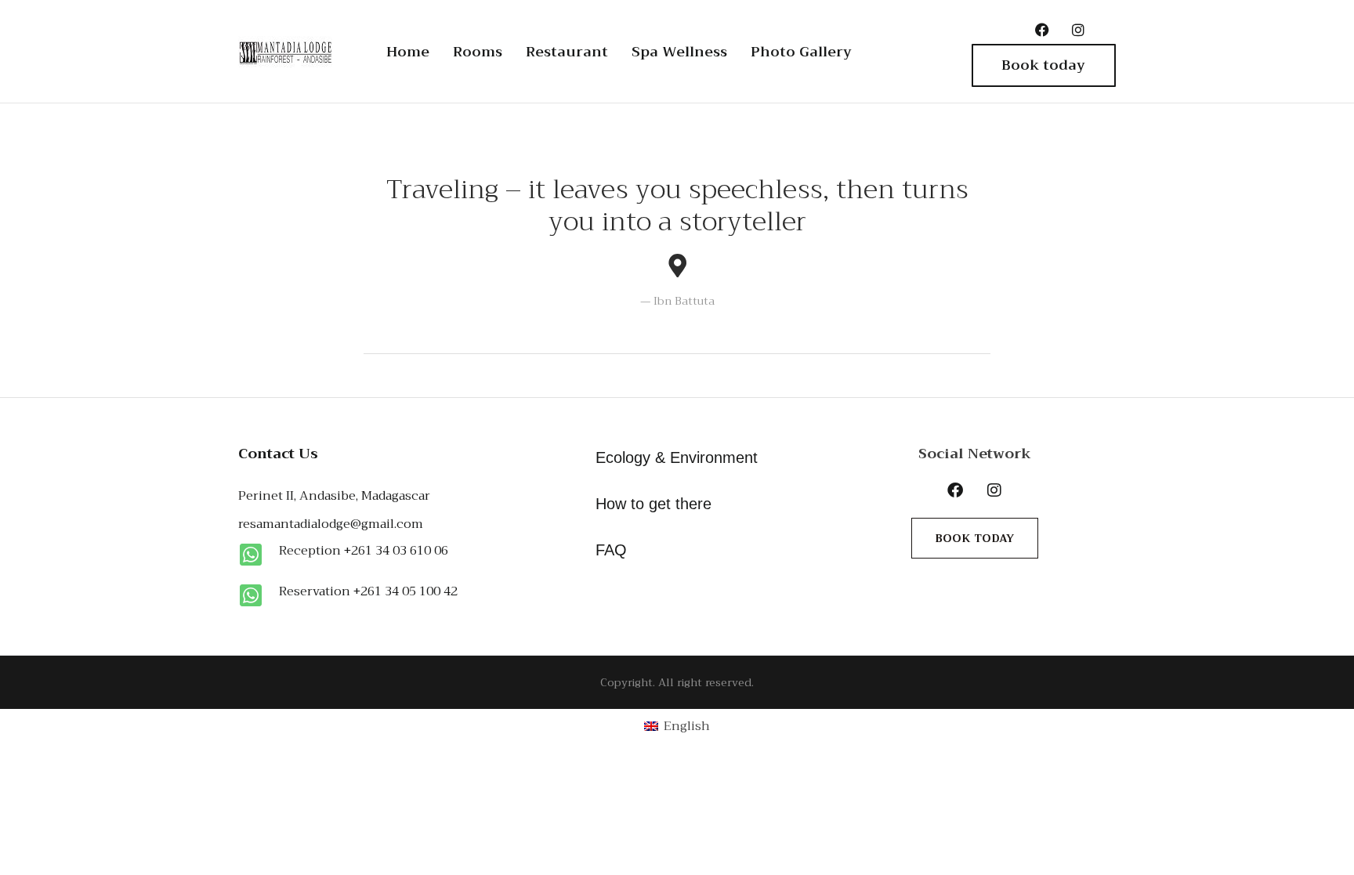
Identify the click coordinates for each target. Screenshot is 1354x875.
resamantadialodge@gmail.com (330, 524)
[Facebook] (1042, 30)
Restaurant (567, 51)
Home (407, 51)
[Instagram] (1078, 30)
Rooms (477, 51)
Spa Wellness (679, 51)
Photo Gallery (801, 51)
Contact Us (278, 453)
